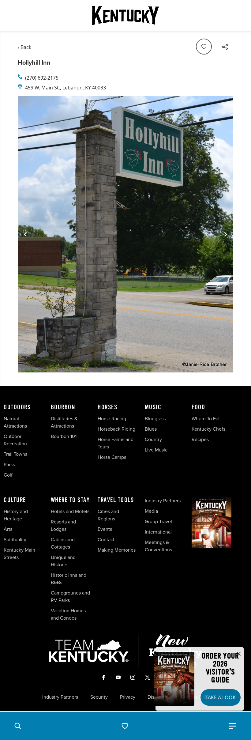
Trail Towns (15, 454)
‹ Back (25, 47)
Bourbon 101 (64, 436)
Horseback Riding (116, 428)
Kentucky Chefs (208, 428)
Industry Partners (163, 500)
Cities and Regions (108, 515)
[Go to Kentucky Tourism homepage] (125, 15)
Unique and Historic (63, 561)
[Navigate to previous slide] (25, 234)
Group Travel (158, 521)
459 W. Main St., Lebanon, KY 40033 (65, 87)
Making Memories (117, 549)
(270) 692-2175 (41, 77)
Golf (8, 474)
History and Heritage (16, 515)
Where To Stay (70, 500)
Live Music (156, 449)
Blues (151, 428)
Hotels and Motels (70, 511)
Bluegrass (155, 418)
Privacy (127, 697)
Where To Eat (206, 418)
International (158, 531)
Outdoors (17, 407)
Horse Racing (112, 418)
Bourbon (63, 407)
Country (153, 439)
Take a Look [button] (220, 697)
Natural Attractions (15, 422)
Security (99, 697)
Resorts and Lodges (63, 525)
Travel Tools (116, 500)
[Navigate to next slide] (225, 234)
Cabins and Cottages (63, 543)
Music (153, 407)
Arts (8, 529)
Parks (9, 464)
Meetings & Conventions (158, 546)
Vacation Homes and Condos (68, 614)
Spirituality (16, 539)
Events (105, 529)
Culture (15, 500)
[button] (18, 726)
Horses (107, 407)
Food (198, 407)
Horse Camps (112, 457)
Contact (106, 539)
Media (151, 511)
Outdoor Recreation (15, 440)
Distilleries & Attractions (64, 422)
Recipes (201, 439)
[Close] (239, 653)
